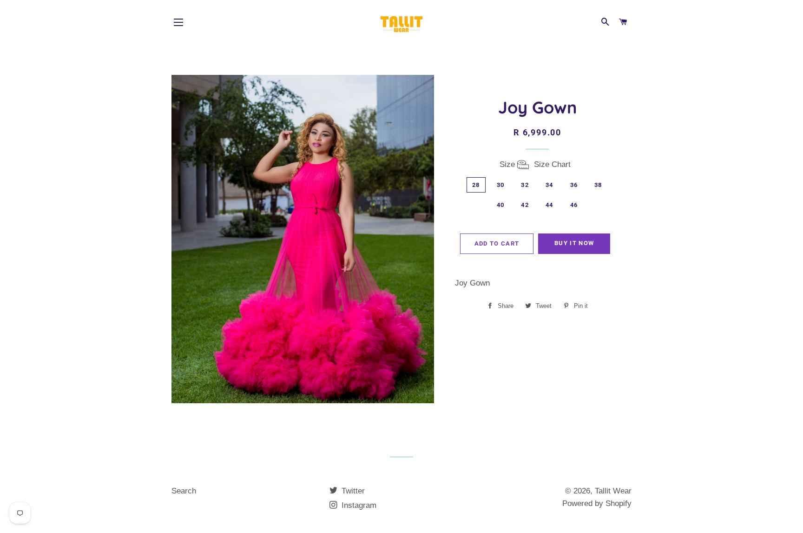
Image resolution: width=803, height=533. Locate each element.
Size (535, 164)
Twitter (352, 490)
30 (501, 184)
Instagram (357, 505)
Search (183, 490)
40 (501, 204)
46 (574, 204)
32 (525, 184)
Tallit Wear (613, 490)
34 (549, 184)
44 (549, 204)
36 (574, 184)
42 (525, 204)
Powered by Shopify (597, 503)
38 (598, 184)
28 (476, 184)
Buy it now (574, 243)
